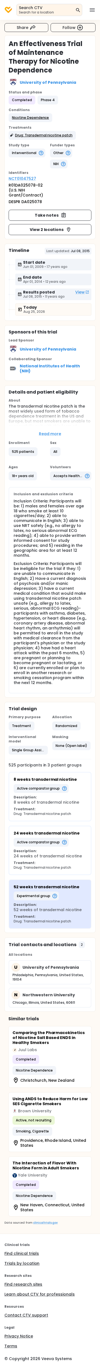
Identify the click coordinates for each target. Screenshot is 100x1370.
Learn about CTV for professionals (39, 1294)
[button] (30, 117)
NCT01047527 (22, 178)
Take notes (47, 215)
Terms (10, 1346)
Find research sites (23, 1284)
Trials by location (21, 1263)
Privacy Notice (18, 1336)
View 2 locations (47, 229)
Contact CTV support (26, 1315)
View (80, 292)
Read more (50, 433)
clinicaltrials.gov (45, 1223)
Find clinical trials (21, 1253)
